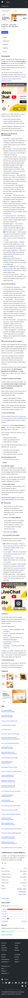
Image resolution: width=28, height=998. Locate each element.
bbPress (4, 971)
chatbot (24, 888)
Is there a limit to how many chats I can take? (7, 747)
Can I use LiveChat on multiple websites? (11, 771)
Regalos (17, 961)
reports (19, 244)
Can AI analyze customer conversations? (11, 828)
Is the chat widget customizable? (9, 757)
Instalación (5, 44)
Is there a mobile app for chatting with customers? (7, 776)
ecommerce (12, 175)
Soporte (5, 51)
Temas (16, 945)
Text (4, 28)
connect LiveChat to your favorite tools (14, 391)
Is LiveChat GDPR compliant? (8, 725)
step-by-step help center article (11, 545)
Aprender (3, 954)
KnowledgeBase (7, 641)
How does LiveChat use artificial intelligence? (7, 795)
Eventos (17, 957)
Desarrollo (5, 48)
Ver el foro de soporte (7, 934)
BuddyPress (5, 973)
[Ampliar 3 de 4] (11, 683)
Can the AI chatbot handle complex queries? (7, 818)
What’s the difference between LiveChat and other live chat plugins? (10, 738)
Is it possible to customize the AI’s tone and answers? (8, 837)
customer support (22, 891)
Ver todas (24, 921)
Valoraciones (6, 41)
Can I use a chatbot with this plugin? (10, 733)
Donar (17, 959)
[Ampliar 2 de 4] (24, 675)
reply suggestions (15, 287)
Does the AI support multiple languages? (11, 833)
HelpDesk (17, 203)
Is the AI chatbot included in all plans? (10, 814)
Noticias (3, 945)
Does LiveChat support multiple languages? (7, 762)
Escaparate (17, 943)
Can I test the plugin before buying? (10, 743)
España (6, 979)
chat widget (19, 888)
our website (8, 562)
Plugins (16, 947)
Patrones (17, 950)
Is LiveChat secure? (6, 729)
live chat (20, 894)
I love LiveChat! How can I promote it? (11, 791)
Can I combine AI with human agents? (10, 805)
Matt (3, 968)
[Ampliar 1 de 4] (11, 675)
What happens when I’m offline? (9, 767)
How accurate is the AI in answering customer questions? (9, 842)
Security (7, 274)
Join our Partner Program (8, 497)
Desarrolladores (5, 959)
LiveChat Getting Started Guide (11, 459)
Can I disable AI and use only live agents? (11, 847)
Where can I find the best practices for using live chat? (8, 781)
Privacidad (4, 950)
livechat (24, 894)
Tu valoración (4, 921)
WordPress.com (6, 966)
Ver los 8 (25, 885)
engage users (16, 171)
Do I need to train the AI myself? (9, 810)
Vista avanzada (5, 898)
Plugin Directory (5, 6)
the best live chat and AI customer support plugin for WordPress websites (13, 78)
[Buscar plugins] (15, 11)
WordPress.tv (5, 961)
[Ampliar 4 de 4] (24, 691)
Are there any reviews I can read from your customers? (8, 786)
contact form (13, 152)
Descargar (4, 32)
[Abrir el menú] (26, 2)
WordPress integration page (14, 554)
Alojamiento (4, 947)
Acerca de (3, 943)
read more (11, 514)
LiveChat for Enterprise (19, 568)
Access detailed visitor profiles (11, 187)
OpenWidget (6, 645)
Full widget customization (11, 250)
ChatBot (13, 138)
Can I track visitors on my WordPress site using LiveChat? (9, 753)
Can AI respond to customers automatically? (7, 800)
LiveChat (5, 629)
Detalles (5, 37)
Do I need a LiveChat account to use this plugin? (8, 711)
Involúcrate (17, 954)
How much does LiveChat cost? (9, 721)
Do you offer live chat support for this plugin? (7, 716)
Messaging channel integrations (13, 258)
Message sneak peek (10, 215)
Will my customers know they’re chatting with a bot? (8, 823)
